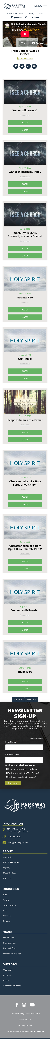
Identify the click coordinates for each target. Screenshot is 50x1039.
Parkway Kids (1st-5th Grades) (22, 777)
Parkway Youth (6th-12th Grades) (23, 773)
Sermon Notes (27, 58)
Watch (25, 123)
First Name (11, 742)
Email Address (12, 754)
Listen (25, 130)
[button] (40, 6)
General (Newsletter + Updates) (22, 769)
